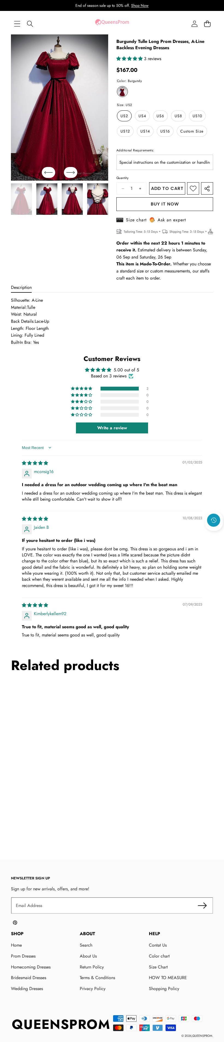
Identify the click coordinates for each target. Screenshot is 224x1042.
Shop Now (140, 5)
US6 (160, 116)
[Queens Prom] (112, 23)
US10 (197, 116)
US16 (165, 131)
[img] (35, 463)
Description (21, 287)
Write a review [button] (112, 428)
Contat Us (158, 945)
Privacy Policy (92, 988)
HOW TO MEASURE (168, 978)
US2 (124, 116)
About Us (88, 956)
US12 (125, 131)
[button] (207, 23)
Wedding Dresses (27, 988)
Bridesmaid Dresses (28, 978)
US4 (142, 116)
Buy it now (165, 204)
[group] (21, 199)
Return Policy (92, 967)
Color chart (159, 956)
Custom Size (192, 131)
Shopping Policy (164, 988)
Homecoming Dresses (31, 967)
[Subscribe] (202, 905)
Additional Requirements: (135, 150)
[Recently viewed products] (213, 520)
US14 (145, 131)
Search (86, 945)
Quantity (122, 177)
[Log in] (194, 23)
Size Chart (158, 967)
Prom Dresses (23, 956)
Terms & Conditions (97, 978)
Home (16, 945)
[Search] (30, 23)
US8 (178, 116)
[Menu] (17, 23)
